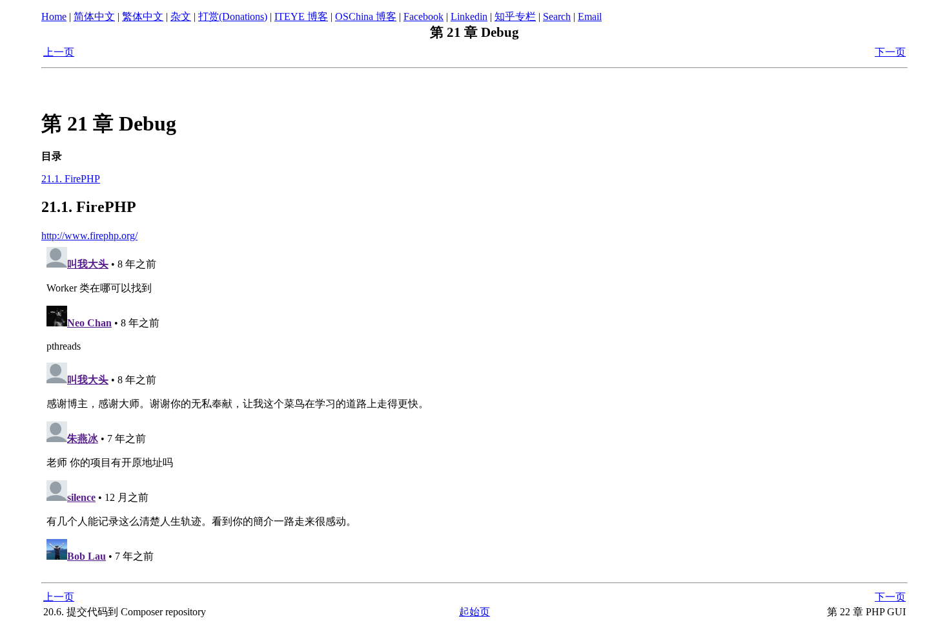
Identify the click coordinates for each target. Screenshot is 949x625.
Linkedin (469, 16)
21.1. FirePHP (70, 178)
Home (53, 16)
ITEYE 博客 (301, 16)
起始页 (474, 611)
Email (590, 16)
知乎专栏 (515, 16)
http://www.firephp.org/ (89, 235)
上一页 (58, 52)
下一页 (890, 52)
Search (557, 16)
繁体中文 (142, 16)
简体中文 (94, 16)
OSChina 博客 (365, 16)
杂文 (180, 16)
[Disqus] (474, 403)
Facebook (423, 16)
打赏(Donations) (232, 16)
